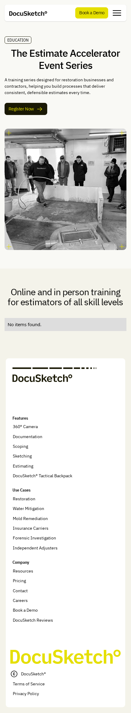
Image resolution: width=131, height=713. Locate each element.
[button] (117, 13)
